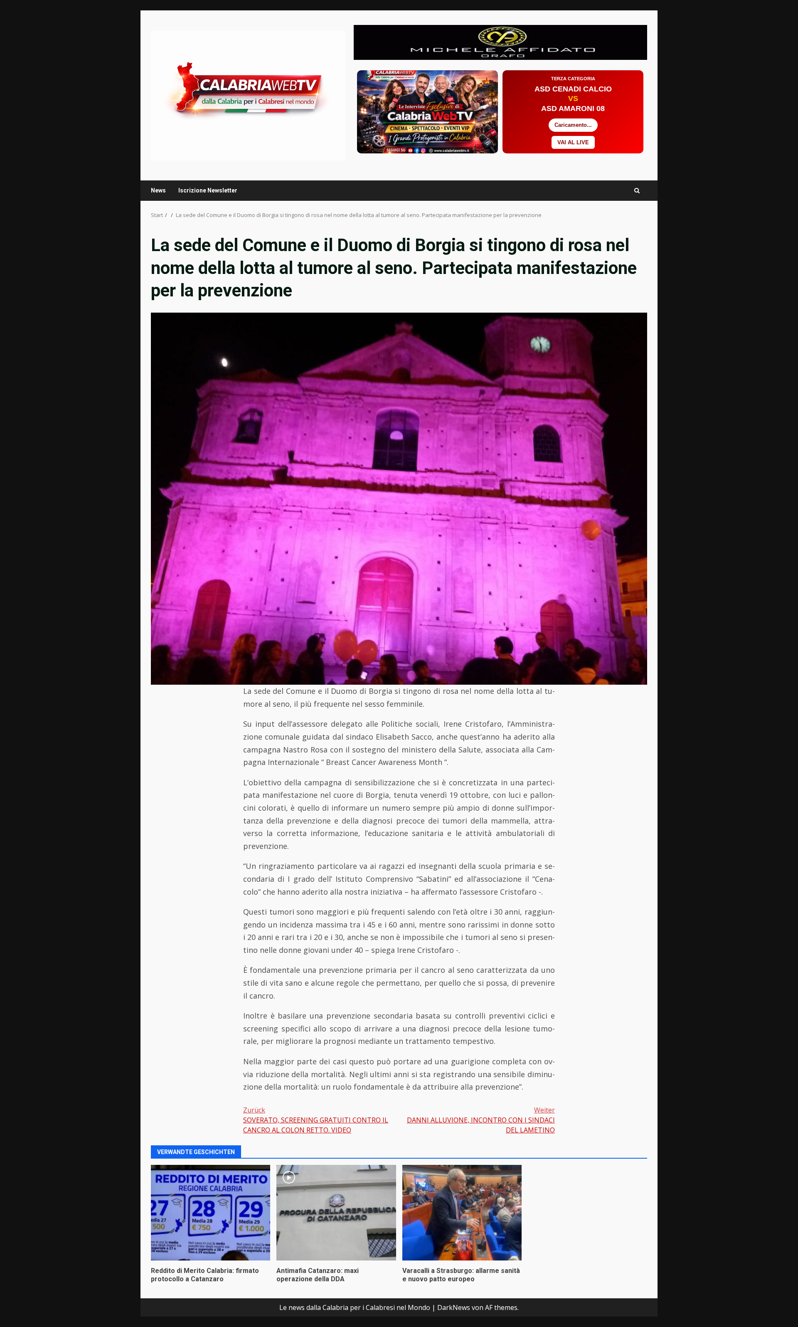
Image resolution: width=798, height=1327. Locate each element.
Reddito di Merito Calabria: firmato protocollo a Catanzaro (210, 1212)
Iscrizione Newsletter (207, 190)
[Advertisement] (500, 41)
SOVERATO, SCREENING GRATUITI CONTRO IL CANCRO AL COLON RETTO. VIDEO (315, 1120)
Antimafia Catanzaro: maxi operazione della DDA (336, 1212)
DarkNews (453, 1307)
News (158, 190)
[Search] (637, 191)
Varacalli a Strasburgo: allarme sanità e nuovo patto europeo (462, 1212)
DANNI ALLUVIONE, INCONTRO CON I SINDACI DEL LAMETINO (481, 1120)
